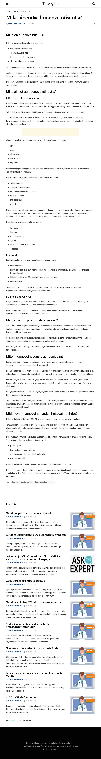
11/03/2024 (28, 584)
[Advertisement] (50, 132)
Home (8, 11)
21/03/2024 (28, 517)
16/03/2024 (28, 563)
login (14, 720)
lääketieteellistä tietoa (44, 482)
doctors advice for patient (22, 482)
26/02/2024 (28, 701)
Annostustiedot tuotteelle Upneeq (25, 581)
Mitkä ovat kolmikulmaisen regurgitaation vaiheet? (36, 535)
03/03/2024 (28, 652)
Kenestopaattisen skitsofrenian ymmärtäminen (33, 648)
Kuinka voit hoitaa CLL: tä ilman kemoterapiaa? (34, 602)
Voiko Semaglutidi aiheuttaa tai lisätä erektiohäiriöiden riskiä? (27, 625)
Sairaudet (15, 11)
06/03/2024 (28, 630)
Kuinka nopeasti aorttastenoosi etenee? (28, 513)
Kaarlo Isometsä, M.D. (16, 24)
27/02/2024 (28, 679)
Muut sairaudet (26, 11)
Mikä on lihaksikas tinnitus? (22, 697)
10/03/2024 (28, 606)
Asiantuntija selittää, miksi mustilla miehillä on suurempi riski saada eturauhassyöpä (33, 558)
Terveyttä (50, 4)
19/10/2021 (33, 24)
